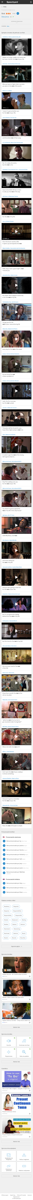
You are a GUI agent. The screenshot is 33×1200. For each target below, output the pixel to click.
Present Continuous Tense (9, 1111)
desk (10, 695)
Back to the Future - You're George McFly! (12, 461)
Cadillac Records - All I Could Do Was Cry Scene (14, 974)
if (2, 430)
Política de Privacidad (21, 1195)
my (12, 217)
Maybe (4, 57)
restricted (6, 933)
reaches (13, 242)
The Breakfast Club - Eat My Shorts (10, 301)
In (3, 455)
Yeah (3, 401)
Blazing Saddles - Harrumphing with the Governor (14, 248)
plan (15, 826)
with (12, 693)
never (6, 560)
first (9, 401)
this (13, 510)
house (19, 510)
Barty (9, 535)
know (8, 374)
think (6, 509)
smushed (7, 722)
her (5, 668)
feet (19, 722)
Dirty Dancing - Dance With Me (9, 540)
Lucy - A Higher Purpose (8, 221)
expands (14, 243)
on (22, 430)
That (3, 428)
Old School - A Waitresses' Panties (10, 196)
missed (5, 270)
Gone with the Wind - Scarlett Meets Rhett (12, 567)
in (11, 84)
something (10, 774)
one (12, 401)
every (4, 349)
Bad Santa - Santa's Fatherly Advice (10, 726)
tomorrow (22, 57)
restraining (17, 929)
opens (5, 243)
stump (14, 430)
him (20, 587)
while (4, 720)
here (19, 190)
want (7, 772)
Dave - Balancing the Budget (9, 434)
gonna (10, 111)
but (3, 59)
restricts (16, 933)
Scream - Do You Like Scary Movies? (11, 380)
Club (17, 84)
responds (16, 906)
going (12, 587)
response (6, 911)
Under (12, 722)
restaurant (15, 920)
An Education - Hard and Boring (10, 620)
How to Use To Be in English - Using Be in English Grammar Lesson (16, 1088)
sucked (12, 403)
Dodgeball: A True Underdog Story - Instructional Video (15, 169)
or (3, 297)
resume (14, 938)
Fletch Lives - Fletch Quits (8, 672)
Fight (13, 84)
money (22, 455)
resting (24, 920)
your (20, 59)
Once (3, 242)
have (10, 268)
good (15, 268)
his (15, 722)
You (3, 509)
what (10, 295)
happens (14, 295)
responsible (19, 915)
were (9, 84)
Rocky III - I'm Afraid (7, 90)
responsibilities (17, 911)
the (14, 59)
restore (14, 924)
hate (17, 587)
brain (9, 242)
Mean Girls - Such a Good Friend (10, 699)
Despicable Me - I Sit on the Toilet (10, 805)
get (10, 455)
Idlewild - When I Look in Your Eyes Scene (13, 997)
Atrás (4, 6)
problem (9, 376)
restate (6, 920)
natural (12, 324)
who (23, 84)
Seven (4, 190)
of (18, 59)
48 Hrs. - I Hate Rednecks (8, 751)
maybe (15, 57)
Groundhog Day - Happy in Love (10, 275)
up (8, 243)
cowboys (20, 772)
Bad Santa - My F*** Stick (8, 515)
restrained (7, 929)
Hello (3, 268)
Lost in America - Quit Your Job (9, 117)
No (3, 163)
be (7, 482)
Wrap (4, 693)
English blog (12, 1195)
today (10, 57)
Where (4, 747)
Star (16, 190)
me (12, 165)
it (2, 243)
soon (6, 59)
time (7, 190)
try (15, 720)
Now (3, 826)
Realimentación (16, 1196)
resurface (22, 938)
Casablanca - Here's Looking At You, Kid (11, 36)
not (8, 57)
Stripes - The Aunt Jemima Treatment (11, 353)
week (20, 349)
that (16, 138)
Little (3, 535)
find (7, 430)
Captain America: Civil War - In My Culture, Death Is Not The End (16, 1020)
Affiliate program (4, 1195)
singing (17, 614)
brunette (13, 163)
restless (6, 924)
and (3, 138)
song (19, 138)
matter (6, 295)
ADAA (10, 190)
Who (3, 84)
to (3, 192)
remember (16, 799)
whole (9, 138)
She (3, 666)
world (19, 86)
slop (16, 510)
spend (16, 509)
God (13, 535)
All (13, 190)
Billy (7, 535)
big (17, 722)
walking (10, 482)
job (16, 428)
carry (6, 666)
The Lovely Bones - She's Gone (9, 645)
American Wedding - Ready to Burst (11, 778)
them (7, 693)
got (6, 322)
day (7, 349)
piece (6, 428)
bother (15, 111)
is (18, 84)
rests (8, 26)
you (6, 84)
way (19, 192)
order (5, 455)
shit (3, 695)
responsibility (7, 915)
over (14, 482)
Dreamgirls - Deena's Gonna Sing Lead (11, 593)
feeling (10, 560)
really (8, 163)
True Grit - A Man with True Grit (10, 407)
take (5, 192)
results (6, 938)
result (23, 933)
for (12, 59)
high (10, 430)
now (12, 666)
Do (3, 374)
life (23, 59)
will (10, 428)
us (13, 720)
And (9, 59)
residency (6, 906)
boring (16, 324)
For (3, 217)
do (11, 428)
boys (7, 268)
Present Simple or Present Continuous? (12, 1134)
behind (4, 616)
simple (20, 826)
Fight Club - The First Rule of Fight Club (11, 63)
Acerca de (30, 1195)
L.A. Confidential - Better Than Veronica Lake (13, 142)
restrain (23, 924)
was (14, 401)
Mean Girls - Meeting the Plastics (10, 328)
